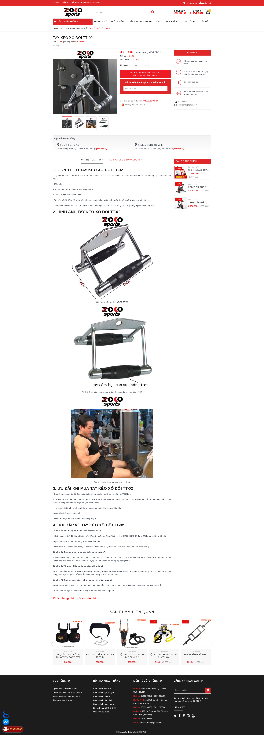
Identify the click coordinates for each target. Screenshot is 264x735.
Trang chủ (100, 21)
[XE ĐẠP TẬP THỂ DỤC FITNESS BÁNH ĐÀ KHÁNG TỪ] (180, 188)
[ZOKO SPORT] (72, 12)
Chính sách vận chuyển (103, 692)
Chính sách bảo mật (102, 689)
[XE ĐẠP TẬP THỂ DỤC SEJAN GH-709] (180, 203)
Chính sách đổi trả (101, 696)
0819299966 (151, 100)
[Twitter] (175, 716)
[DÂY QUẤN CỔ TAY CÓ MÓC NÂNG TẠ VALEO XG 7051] (68, 634)
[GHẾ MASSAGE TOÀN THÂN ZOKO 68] (180, 172)
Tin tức (188, 21)
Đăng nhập (191, 4)
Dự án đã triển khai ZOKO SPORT (68, 692)
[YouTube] (193, 716)
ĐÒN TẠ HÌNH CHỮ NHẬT (196, 654)
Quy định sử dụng (101, 712)
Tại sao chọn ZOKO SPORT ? (66, 696)
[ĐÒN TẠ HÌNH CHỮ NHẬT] (196, 634)
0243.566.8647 (183, 102)
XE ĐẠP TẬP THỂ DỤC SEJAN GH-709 (198, 202)
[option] (85, 82)
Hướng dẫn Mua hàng (134, 104)
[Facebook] (180, 716)
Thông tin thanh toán (62, 700)
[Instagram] (188, 716)
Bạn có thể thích (186, 161)
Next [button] (212, 644)
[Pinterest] (184, 716)
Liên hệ (204, 21)
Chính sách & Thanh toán (144, 21)
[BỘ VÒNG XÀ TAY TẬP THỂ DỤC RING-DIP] (132, 634)
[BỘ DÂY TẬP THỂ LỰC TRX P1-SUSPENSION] (164, 634)
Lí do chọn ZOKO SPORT (104, 708)
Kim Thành (192, 184)
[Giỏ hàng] (208, 13)
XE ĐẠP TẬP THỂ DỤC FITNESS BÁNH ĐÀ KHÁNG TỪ (198, 187)
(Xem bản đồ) (101, 149)
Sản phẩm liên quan (132, 612)
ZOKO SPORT (193, 167)
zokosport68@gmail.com (187, 105)
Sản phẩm (171, 21)
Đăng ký (207, 4)
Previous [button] (52, 644)
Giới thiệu (117, 21)
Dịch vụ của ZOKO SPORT (65, 689)
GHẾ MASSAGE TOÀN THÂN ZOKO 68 (198, 170)
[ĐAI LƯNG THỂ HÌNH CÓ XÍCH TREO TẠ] (100, 634)
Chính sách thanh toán (103, 704)
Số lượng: (124, 65)
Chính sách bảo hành (103, 700)
